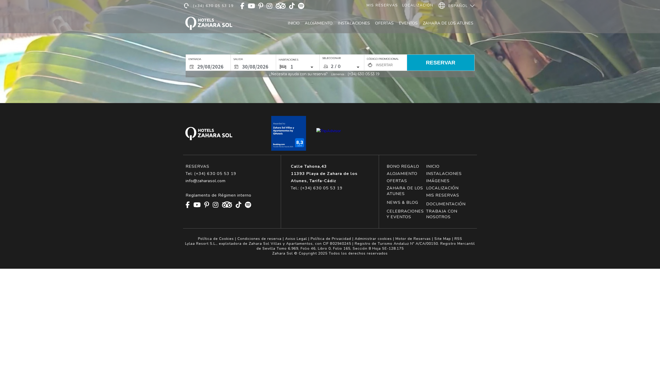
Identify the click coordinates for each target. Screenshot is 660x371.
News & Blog (402, 202)
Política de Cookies (216, 238)
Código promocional (383, 59)
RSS (458, 238)
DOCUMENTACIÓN (446, 204)
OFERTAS (397, 181)
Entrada (194, 59)
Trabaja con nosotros (441, 214)
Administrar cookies (373, 238)
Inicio (294, 23)
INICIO (433, 166)
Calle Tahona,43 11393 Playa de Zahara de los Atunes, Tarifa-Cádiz (324, 174)
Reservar (440, 62)
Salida (238, 59)
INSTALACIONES (444, 173)
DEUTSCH (458, 29)
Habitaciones (288, 59)
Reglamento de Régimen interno (218, 195)
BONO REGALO (403, 166)
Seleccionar (331, 58)
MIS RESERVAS (442, 195)
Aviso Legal (296, 238)
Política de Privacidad (331, 238)
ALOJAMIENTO (402, 173)
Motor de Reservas (413, 238)
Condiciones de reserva (259, 238)
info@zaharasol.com (206, 181)
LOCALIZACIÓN (442, 188)
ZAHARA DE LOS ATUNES (405, 191)
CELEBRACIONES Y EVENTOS (405, 214)
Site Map (442, 238)
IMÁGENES (438, 181)
